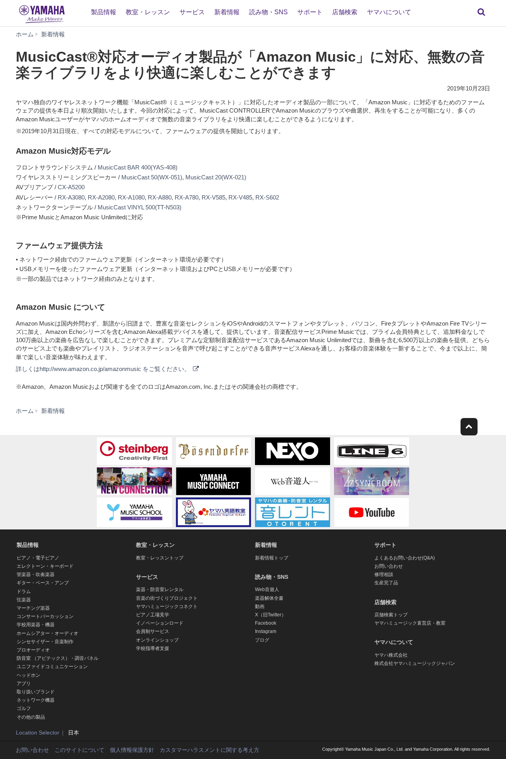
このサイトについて (79, 750)
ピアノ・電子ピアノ (38, 558)
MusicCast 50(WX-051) (151, 177)
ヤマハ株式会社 (391, 655)
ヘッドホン (28, 675)
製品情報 (103, 12)
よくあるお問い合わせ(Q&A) (404, 558)
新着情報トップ (271, 558)
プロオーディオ (33, 650)
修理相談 (383, 574)
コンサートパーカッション (45, 616)
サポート (310, 12)
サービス (192, 12)
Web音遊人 (267, 589)
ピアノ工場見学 (152, 615)
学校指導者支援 (152, 648)
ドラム (24, 591)
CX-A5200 (71, 187)
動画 (259, 606)
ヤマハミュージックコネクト (167, 606)
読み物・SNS (268, 12)
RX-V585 (213, 197)
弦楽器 (24, 600)
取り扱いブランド (36, 692)
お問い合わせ (388, 566)
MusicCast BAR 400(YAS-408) (137, 167)
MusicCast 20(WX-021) (215, 177)
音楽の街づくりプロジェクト (167, 598)
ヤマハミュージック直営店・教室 (410, 623)
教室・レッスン (148, 12)
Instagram (265, 631)
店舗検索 (344, 12)
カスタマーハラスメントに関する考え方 (209, 750)
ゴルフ (24, 708)
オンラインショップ (157, 640)
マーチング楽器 (33, 608)
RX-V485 (240, 197)
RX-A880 (160, 197)
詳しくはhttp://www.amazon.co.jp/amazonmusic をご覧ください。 (104, 368)
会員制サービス (152, 631)
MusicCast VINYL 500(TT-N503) (139, 207)
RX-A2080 (101, 197)
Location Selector (37, 732)
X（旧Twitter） (270, 615)
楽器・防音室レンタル (159, 589)
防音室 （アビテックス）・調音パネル (57, 658)
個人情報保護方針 (132, 750)
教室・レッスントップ (159, 558)
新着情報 (227, 12)
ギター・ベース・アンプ (43, 583)
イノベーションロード (159, 623)
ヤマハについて (389, 12)
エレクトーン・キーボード (45, 566)
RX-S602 (267, 197)
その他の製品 (31, 717)
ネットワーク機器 (36, 700)
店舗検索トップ (391, 615)
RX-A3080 (71, 197)
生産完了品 (386, 583)
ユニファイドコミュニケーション (52, 666)
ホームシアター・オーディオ (47, 633)
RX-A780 (186, 197)
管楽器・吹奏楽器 (36, 574)
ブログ (262, 640)
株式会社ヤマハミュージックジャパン (414, 663)
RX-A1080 (131, 197)
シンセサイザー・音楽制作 (45, 641)
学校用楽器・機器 (36, 624)
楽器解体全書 (269, 598)
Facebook (265, 623)
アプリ (24, 683)
